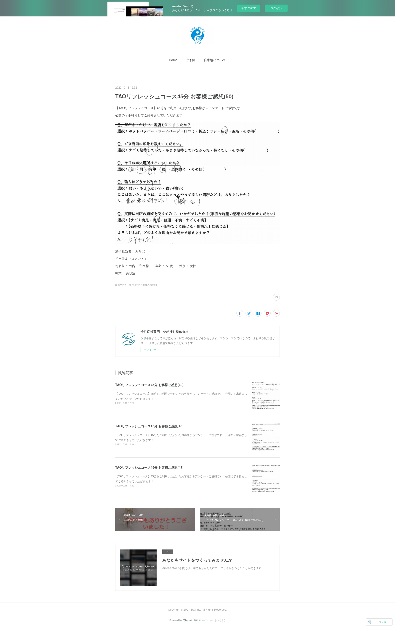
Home (173, 60)
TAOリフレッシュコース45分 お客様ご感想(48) (149, 426)
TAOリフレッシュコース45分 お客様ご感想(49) (149, 384)
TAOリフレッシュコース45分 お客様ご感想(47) (149, 467)
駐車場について (215, 60)
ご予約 (190, 60)
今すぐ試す (248, 8)
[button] (173, 60)
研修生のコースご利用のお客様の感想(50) (136, 284)
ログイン (276, 8)
